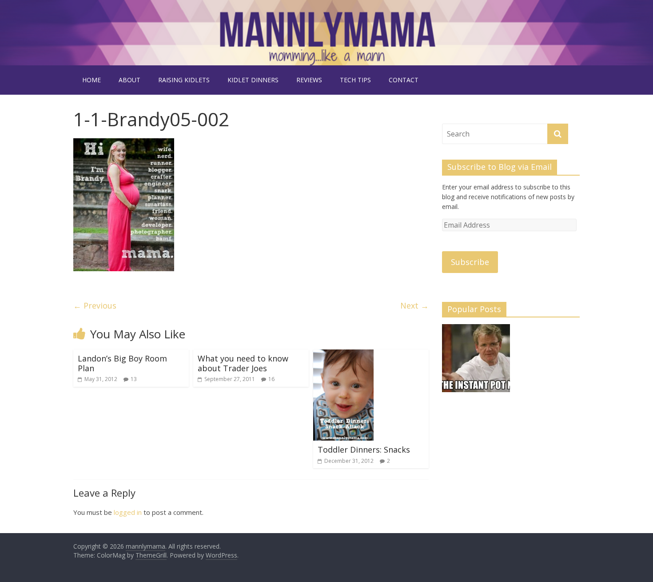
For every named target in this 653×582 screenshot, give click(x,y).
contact (403, 80)
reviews (309, 80)
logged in (128, 512)
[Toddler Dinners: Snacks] (343, 355)
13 (134, 379)
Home (91, 80)
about (129, 80)
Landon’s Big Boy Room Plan (122, 363)
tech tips (355, 80)
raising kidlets (184, 80)
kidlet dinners (253, 80)
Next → (414, 305)
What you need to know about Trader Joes (243, 363)
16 (271, 379)
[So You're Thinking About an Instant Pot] (476, 362)
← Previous (94, 305)
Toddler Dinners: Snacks (364, 449)
